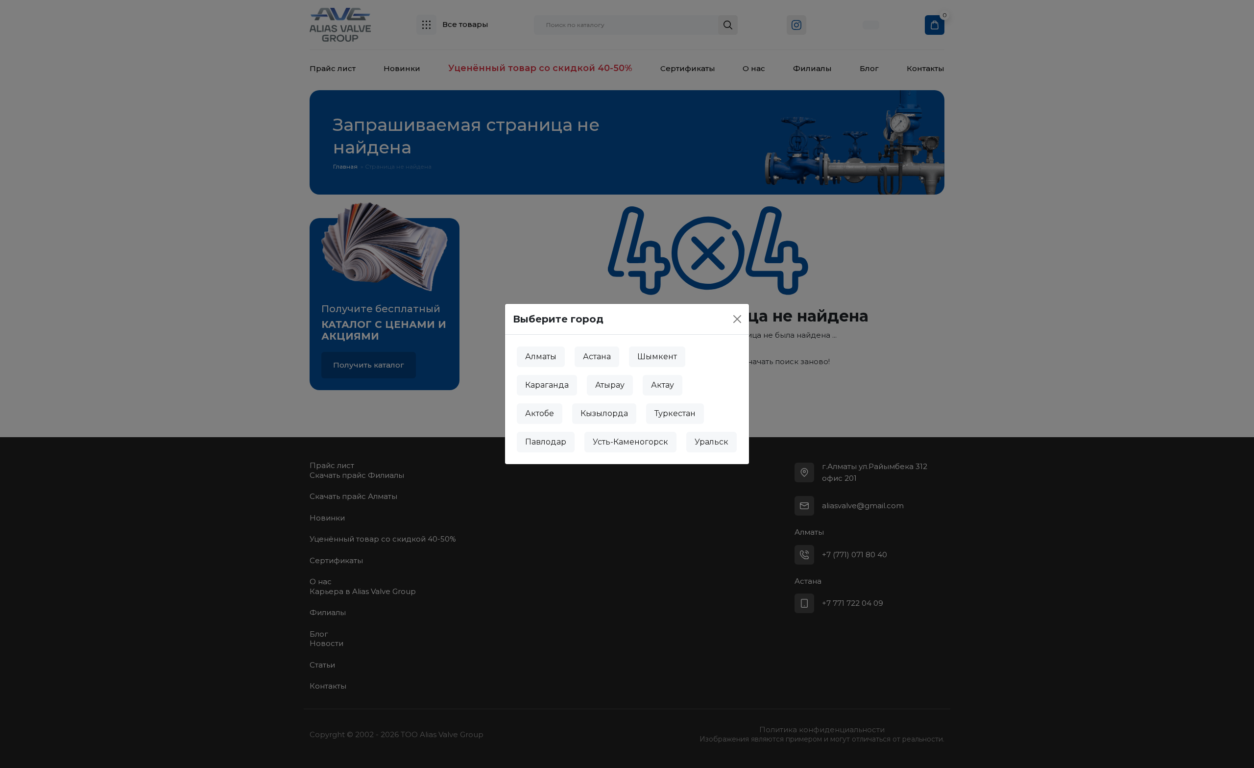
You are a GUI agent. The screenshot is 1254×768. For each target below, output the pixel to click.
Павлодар (545, 441)
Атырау (610, 385)
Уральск (711, 441)
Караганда (547, 385)
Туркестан (675, 413)
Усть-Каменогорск (630, 441)
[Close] (737, 319)
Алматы (540, 356)
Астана (597, 356)
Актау (662, 385)
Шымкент (657, 356)
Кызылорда (604, 413)
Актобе (539, 413)
